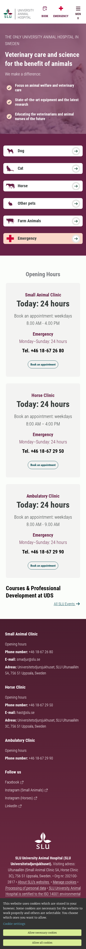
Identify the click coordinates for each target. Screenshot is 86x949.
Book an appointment (43, 364)
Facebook (12, 782)
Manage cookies (64, 882)
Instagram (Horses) (19, 798)
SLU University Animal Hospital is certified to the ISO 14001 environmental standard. (43, 894)
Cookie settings (14, 924)
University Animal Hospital (26, 14)
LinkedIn (11, 806)
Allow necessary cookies (42, 932)
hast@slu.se (25, 712)
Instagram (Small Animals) (24, 790)
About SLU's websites (34, 882)
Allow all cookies (42, 942)
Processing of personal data (25, 888)
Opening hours (16, 644)
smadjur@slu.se (28, 659)
